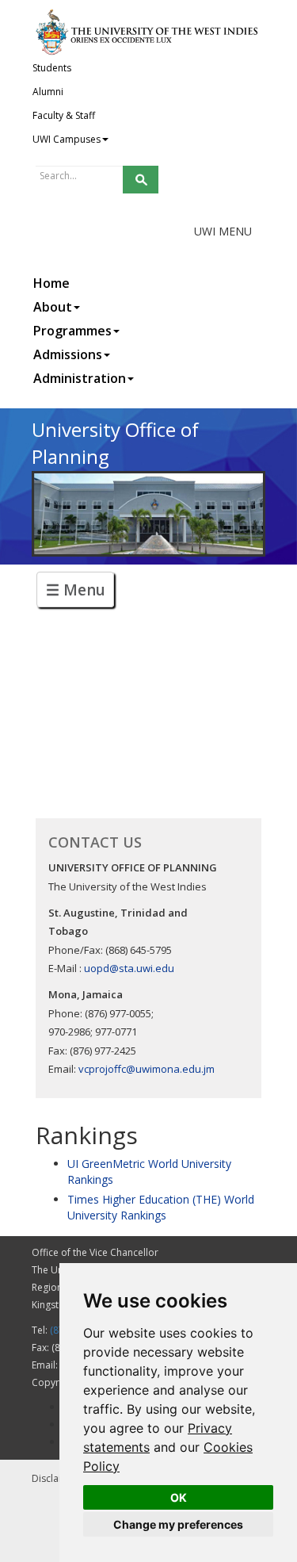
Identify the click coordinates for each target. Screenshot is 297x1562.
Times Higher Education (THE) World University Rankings (160, 1207)
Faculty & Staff (63, 115)
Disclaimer (55, 1478)
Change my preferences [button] (178, 1524)
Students (51, 68)
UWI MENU (223, 231)
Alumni (47, 91)
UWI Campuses (66, 139)
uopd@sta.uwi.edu (129, 968)
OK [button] (178, 1497)
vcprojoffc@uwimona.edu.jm (146, 1069)
